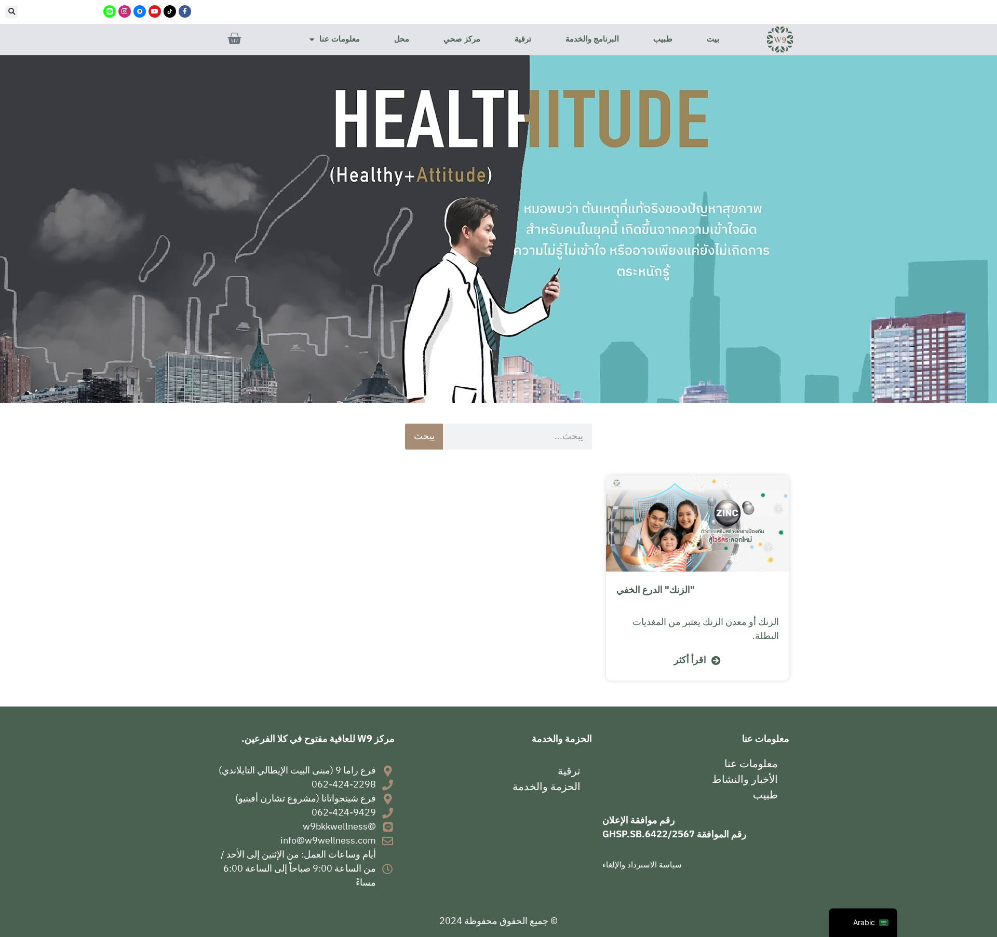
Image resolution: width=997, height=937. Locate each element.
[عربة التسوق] (234, 39)
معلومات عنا (339, 39)
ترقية (523, 39)
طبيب (662, 39)
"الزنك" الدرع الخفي (655, 590)
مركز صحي (461, 39)
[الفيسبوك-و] (185, 11)
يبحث (424, 436)
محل (401, 39)
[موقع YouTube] (155, 11)
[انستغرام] (124, 11)
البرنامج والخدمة (592, 39)
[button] (11, 12)
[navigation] (863, 922)
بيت (713, 39)
